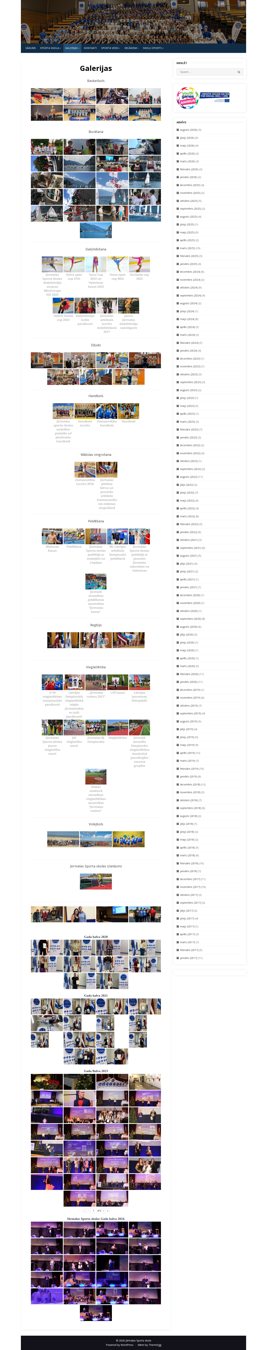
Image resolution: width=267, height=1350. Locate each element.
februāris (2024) (189, 342)
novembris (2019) (190, 697)
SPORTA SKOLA (49, 48)
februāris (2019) (189, 768)
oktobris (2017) (189, 895)
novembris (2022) (190, 453)
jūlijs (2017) (186, 910)
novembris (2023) (190, 366)
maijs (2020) (187, 650)
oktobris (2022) (189, 461)
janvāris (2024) (188, 350)
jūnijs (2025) (187, 224)
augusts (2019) (188, 721)
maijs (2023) (187, 406)
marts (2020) (187, 666)
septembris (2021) (190, 548)
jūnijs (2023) (187, 398)
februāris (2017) (189, 950)
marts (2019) (187, 760)
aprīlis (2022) (187, 508)
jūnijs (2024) (187, 311)
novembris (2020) (190, 603)
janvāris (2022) (188, 532)
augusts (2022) (188, 476)
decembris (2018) (190, 784)
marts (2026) (187, 161)
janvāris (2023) (188, 437)
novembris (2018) (190, 792)
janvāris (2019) (188, 776)
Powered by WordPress (120, 1345)
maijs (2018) (187, 839)
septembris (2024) (190, 295)
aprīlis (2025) (187, 240)
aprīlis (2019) (187, 753)
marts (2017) (187, 942)
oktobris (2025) (189, 201)
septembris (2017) (190, 902)
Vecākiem (130, 48)
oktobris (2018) (189, 800)
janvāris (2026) (188, 177)
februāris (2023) (189, 429)
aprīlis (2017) (187, 934)
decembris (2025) (190, 185)
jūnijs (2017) (187, 918)
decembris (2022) (190, 445)
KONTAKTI (90, 48)
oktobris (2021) (189, 540)
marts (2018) (187, 855)
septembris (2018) (190, 808)
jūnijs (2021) (187, 571)
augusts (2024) (188, 303)
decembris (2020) (190, 595)
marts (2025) (187, 248)
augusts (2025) (188, 216)
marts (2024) (187, 335)
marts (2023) (187, 421)
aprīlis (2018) (187, 847)
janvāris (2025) (188, 264)
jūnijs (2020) (187, 642)
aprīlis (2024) (187, 327)
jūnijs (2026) (187, 137)
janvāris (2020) (188, 682)
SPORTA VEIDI (109, 48)
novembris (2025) (190, 193)
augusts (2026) (188, 129)
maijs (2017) (187, 926)
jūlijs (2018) (186, 823)
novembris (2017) (190, 887)
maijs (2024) (187, 319)
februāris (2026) (189, 169)
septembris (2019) (190, 713)
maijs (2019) (187, 745)
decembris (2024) (190, 271)
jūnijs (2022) (187, 492)
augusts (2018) (188, 816)
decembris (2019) (190, 689)
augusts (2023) (188, 390)
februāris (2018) (189, 863)
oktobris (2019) (189, 705)
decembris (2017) (190, 879)
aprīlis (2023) (187, 413)
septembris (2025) (190, 208)
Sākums (30, 48)
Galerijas (71, 48)
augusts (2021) (188, 555)
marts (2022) (187, 516)
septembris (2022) (190, 469)
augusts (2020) (188, 626)
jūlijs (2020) (186, 634)
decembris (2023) (190, 358)
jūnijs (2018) (187, 831)
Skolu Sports (152, 48)
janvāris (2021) (188, 587)
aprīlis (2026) (187, 153)
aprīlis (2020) (187, 658)
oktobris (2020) (189, 611)
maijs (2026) (187, 145)
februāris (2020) (189, 674)
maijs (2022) (187, 500)
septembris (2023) (190, 382)
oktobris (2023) (189, 374)
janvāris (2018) (188, 871)
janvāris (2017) (188, 958)
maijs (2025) (187, 232)
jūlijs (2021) (186, 563)
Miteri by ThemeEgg (149, 1345)
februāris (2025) (189, 256)
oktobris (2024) (189, 287)
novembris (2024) (190, 279)
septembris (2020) (190, 618)
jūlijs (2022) (186, 484)
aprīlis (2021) (187, 579)
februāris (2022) (189, 524)
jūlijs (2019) (186, 729)
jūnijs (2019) (187, 737)
